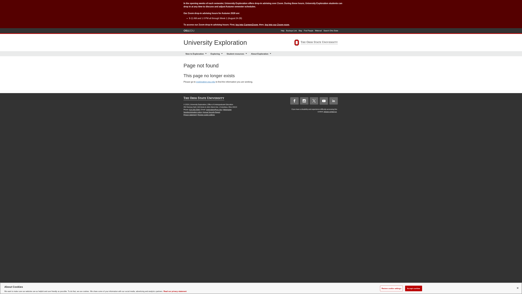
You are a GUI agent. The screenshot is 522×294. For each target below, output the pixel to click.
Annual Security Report (211, 112)
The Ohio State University (189, 31)
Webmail (318, 30)
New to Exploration (195, 54)
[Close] (518, 288)
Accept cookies (413, 288)
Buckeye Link (291, 30)
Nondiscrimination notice (193, 112)
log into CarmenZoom (247, 25)
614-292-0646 (194, 110)
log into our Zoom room (277, 25)
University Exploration (215, 42)
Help (282, 30)
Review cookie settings (206, 115)
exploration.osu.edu (205, 82)
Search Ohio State (331, 30)
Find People (308, 30)
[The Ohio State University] (316, 43)
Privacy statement (190, 115)
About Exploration (259, 54)
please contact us (330, 112)
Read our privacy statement (175, 291)
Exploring (215, 54)
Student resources (235, 54)
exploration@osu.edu (214, 110)
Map (300, 30)
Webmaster (227, 110)
